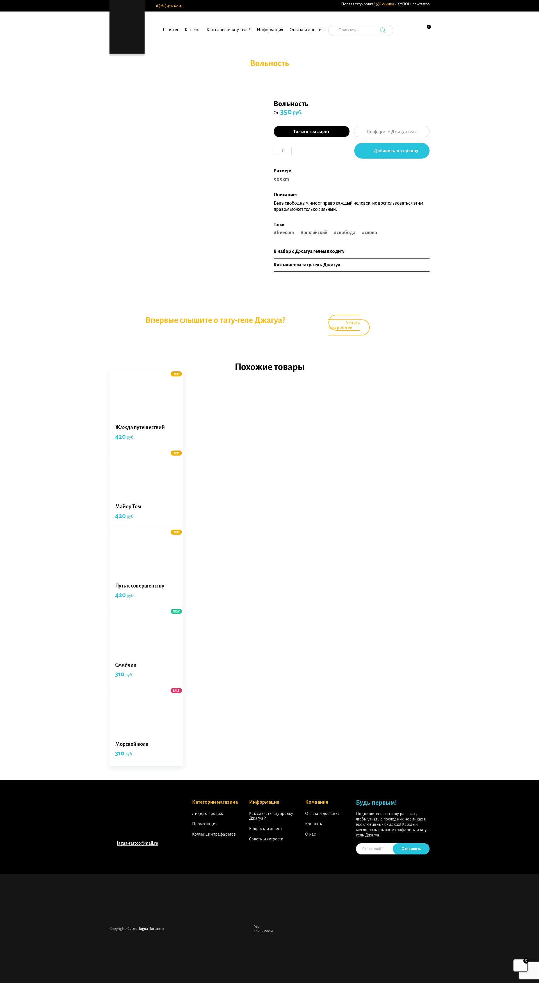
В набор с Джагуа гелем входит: (309, 251)
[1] (425, 33)
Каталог (192, 29)
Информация (270, 29)
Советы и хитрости (266, 839)
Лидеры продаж (207, 813)
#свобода (344, 232)
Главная (170, 29)
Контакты (314, 824)
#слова (369, 232)
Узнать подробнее (344, 325)
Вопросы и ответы (265, 828)
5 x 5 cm (281, 179)
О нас (310, 834)
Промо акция (204, 824)
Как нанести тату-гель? (228, 29)
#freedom (284, 232)
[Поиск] (383, 30)
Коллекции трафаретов (214, 834)
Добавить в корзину (396, 150)
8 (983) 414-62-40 (170, 6)
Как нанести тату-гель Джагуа (307, 265)
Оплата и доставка (308, 29)
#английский (314, 232)
